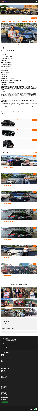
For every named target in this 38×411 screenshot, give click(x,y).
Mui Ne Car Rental (4, 393)
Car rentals (3, 375)
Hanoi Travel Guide (5, 323)
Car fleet (2, 355)
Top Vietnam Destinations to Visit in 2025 (8, 328)
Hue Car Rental (3, 388)
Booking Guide (3, 356)
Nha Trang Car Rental (4, 392)
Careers (2, 359)
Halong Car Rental (4, 386)
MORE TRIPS (35, 152)
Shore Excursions (4, 376)
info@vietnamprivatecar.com (9, 347)
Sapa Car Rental (3, 387)
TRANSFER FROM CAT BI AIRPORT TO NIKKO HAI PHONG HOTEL (19, 21)
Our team (2, 360)
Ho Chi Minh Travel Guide (5, 321)
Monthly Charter (3, 371)
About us (2, 354)
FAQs (2, 361)
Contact (2, 362)
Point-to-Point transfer (4, 372)
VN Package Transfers (4, 378)
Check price (34, 18)
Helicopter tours (3, 377)
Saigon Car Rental (4, 394)
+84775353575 (7, 343)
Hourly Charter (3, 370)
